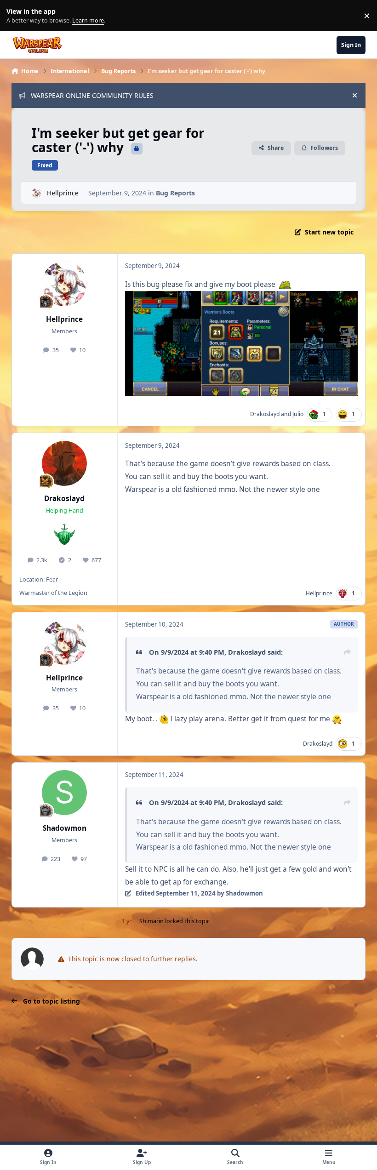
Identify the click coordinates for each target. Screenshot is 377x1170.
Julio (297, 414)
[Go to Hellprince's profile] (36, 193)
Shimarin (151, 921)
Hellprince (63, 192)
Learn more (17, 15)
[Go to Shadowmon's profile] (64, 792)
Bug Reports (175, 192)
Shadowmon (64, 828)
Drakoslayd (265, 414)
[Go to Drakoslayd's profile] (64, 463)
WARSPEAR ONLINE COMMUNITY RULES (92, 95)
